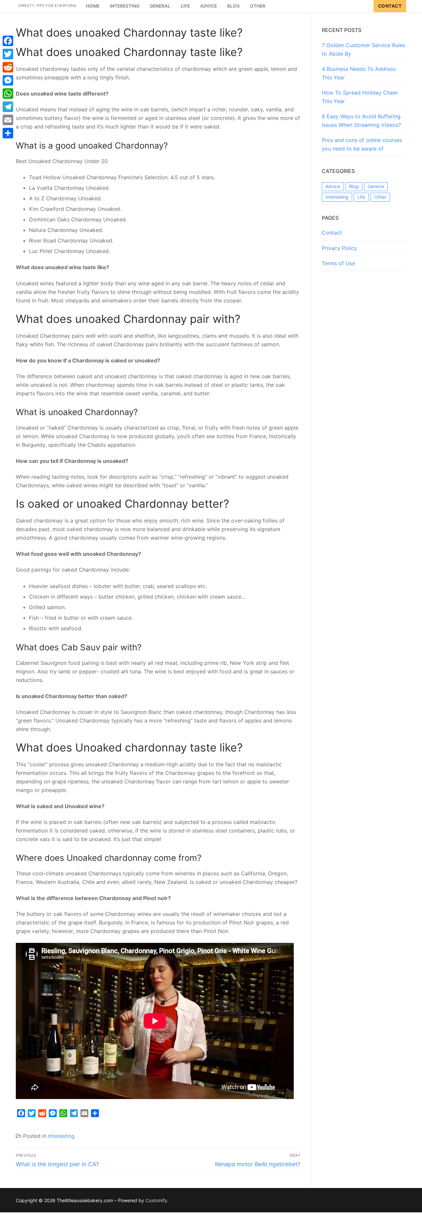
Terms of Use (338, 263)
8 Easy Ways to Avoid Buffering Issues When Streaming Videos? (361, 120)
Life (361, 197)
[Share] (8, 133)
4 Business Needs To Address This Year (359, 73)
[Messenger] (8, 80)
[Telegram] (8, 106)
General (376, 186)
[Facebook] (8, 40)
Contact (390, 6)
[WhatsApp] (8, 93)
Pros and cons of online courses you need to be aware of (362, 144)
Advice (332, 186)
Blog (354, 186)
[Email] (8, 120)
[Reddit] (8, 67)
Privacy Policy (339, 248)
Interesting (61, 1136)
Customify (156, 1200)
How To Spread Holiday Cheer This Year (360, 96)
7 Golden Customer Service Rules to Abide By (363, 49)
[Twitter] (8, 54)
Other (380, 197)
